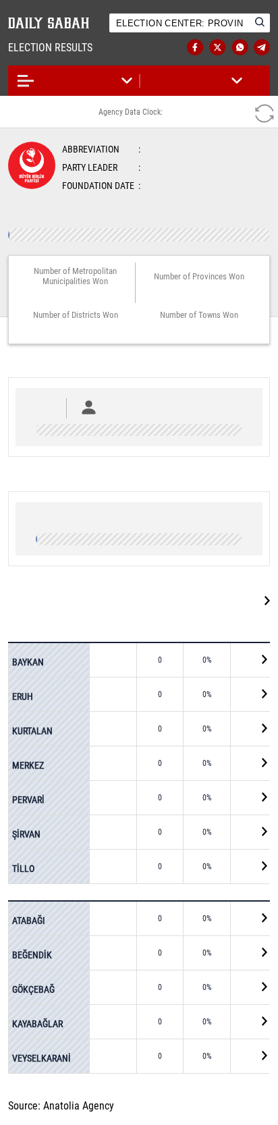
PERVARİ (28, 799)
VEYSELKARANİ (41, 1057)
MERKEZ (28, 764)
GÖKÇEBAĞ (33, 988)
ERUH (22, 695)
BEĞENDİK (32, 954)
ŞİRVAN (26, 833)
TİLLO (23, 867)
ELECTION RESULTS (63, 47)
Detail (251, 660)
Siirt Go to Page (220, 601)
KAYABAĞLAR (37, 1023)
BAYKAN (28, 662)
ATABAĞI (28, 920)
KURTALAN (32, 730)
